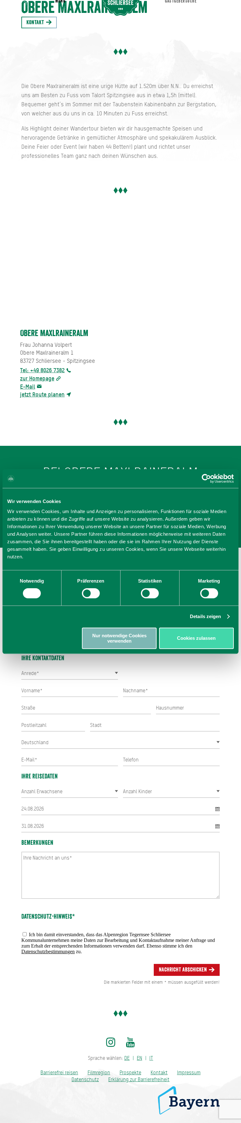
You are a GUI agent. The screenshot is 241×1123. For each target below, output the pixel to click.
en (139, 1058)
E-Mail (27, 386)
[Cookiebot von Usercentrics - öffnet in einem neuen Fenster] (206, 478)
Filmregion (99, 1073)
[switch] (91, 593)
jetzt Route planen (42, 394)
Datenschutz (85, 1079)
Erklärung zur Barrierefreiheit (138, 1079)
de (127, 1058)
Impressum (189, 1073)
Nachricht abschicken (183, 969)
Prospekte (130, 1073)
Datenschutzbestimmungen (48, 951)
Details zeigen (205, 616)
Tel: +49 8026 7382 (42, 370)
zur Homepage (37, 378)
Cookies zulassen (196, 638)
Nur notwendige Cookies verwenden (119, 638)
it (151, 1058)
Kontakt (35, 22)
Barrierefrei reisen (59, 1073)
